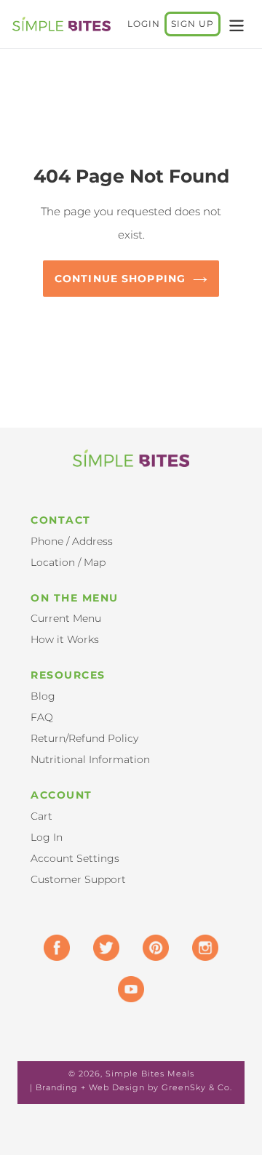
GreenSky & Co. (197, 1087)
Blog (43, 696)
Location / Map (68, 562)
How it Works (65, 639)
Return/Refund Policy (84, 738)
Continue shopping (120, 278)
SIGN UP (192, 23)
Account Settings (75, 858)
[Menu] (237, 24)
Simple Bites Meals (150, 1073)
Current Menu (66, 618)
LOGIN (145, 23)
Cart (41, 816)
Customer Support (78, 879)
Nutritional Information (90, 759)
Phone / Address (72, 541)
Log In (47, 837)
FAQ (42, 717)
